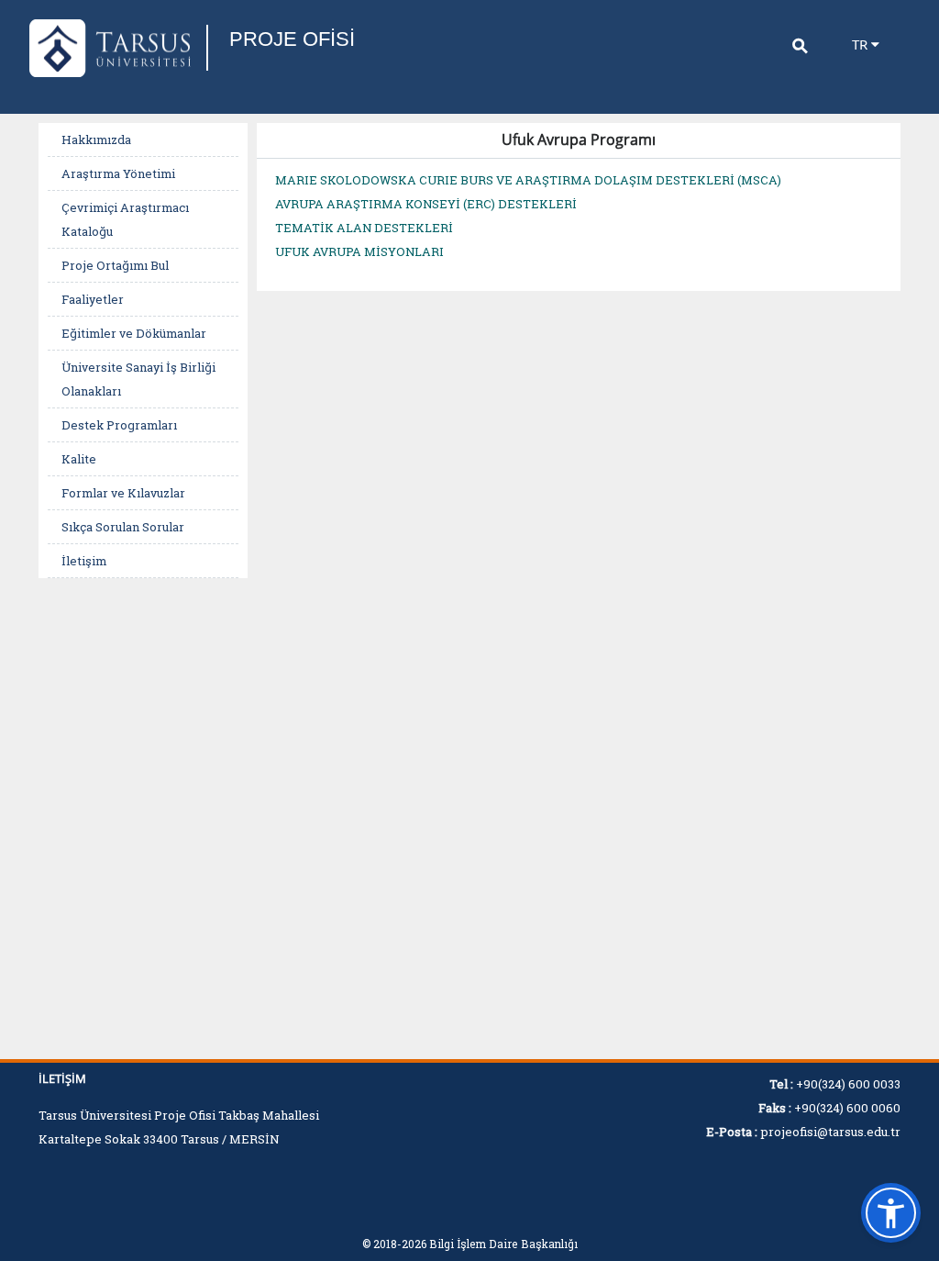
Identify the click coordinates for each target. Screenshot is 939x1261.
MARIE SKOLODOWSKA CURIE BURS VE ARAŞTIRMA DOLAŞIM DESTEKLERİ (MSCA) (528, 180)
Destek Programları (119, 425)
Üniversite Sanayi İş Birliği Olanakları (138, 379)
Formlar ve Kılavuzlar (123, 493)
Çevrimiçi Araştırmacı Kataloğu (125, 219)
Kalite (78, 459)
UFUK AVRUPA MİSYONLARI (359, 251)
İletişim (83, 560)
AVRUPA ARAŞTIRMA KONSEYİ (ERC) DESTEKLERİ (426, 203)
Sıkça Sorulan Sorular (122, 527)
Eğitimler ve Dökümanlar (133, 333)
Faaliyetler (92, 299)
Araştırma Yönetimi (118, 173)
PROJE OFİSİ (292, 39)
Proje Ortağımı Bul (115, 265)
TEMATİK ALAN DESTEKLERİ (364, 227)
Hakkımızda (96, 139)
